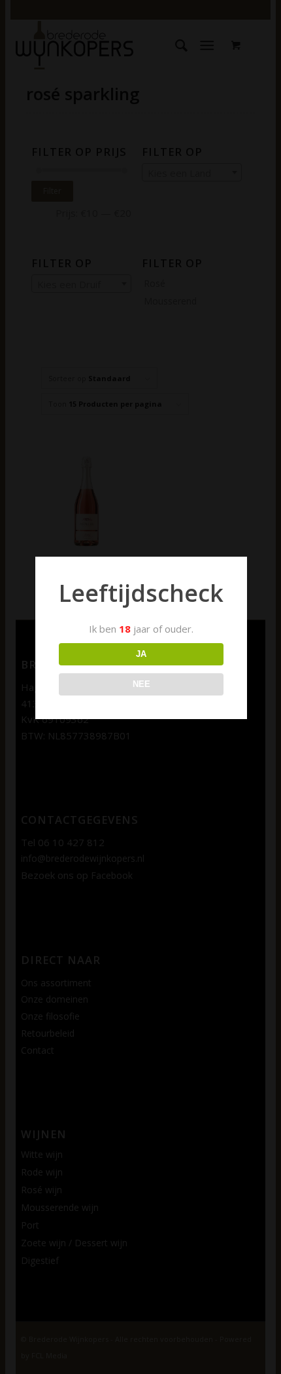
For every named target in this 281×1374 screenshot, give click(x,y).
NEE (141, 684)
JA (141, 654)
